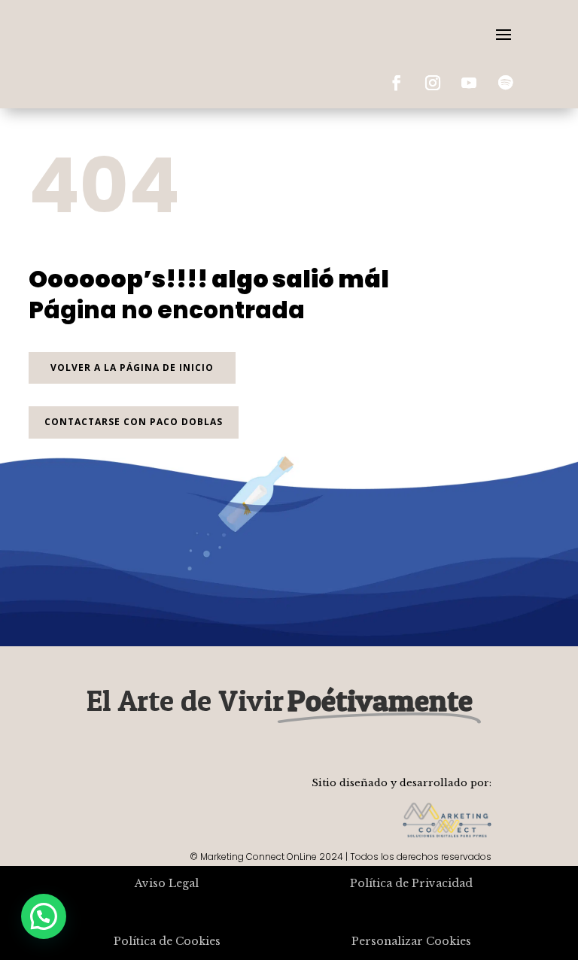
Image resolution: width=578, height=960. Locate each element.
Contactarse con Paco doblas (133, 421)
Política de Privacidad (411, 883)
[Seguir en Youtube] (469, 83)
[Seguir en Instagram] (433, 83)
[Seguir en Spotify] (505, 83)
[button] (43, 916)
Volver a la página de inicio (132, 367)
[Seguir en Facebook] (397, 83)
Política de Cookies (167, 941)
